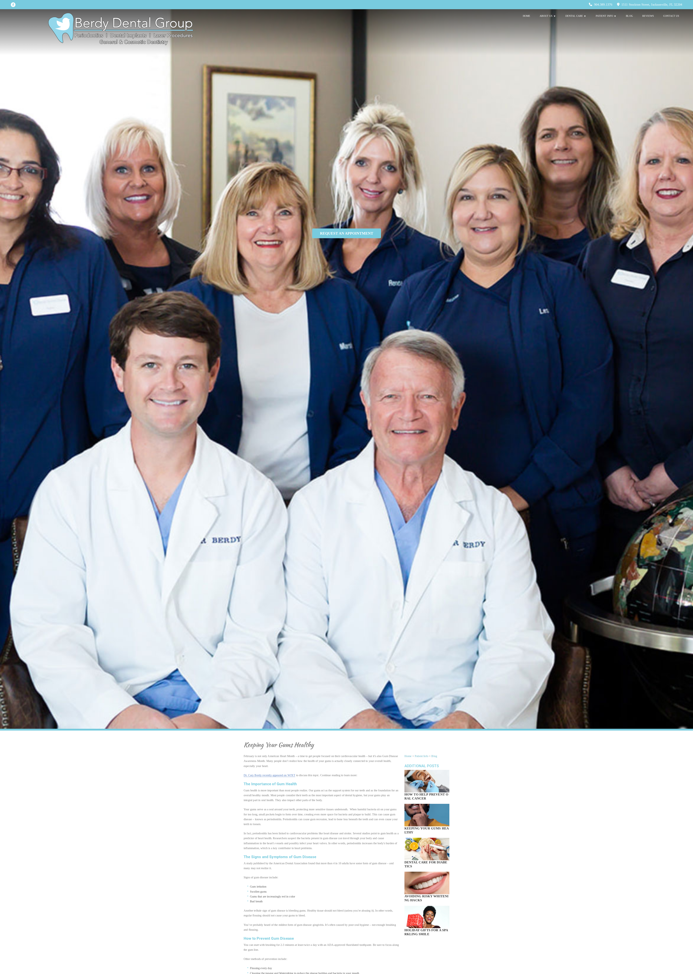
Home (526, 16)
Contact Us (671, 16)
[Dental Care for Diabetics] (426, 854)
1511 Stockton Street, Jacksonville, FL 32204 (651, 4)
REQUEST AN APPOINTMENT (346, 233)
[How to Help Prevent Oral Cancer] (426, 786)
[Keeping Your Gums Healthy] (426, 820)
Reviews (648, 16)
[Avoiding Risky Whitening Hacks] (426, 888)
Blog (629, 16)
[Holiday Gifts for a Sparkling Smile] (426, 922)
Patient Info (421, 756)
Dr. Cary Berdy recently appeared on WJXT (269, 775)
